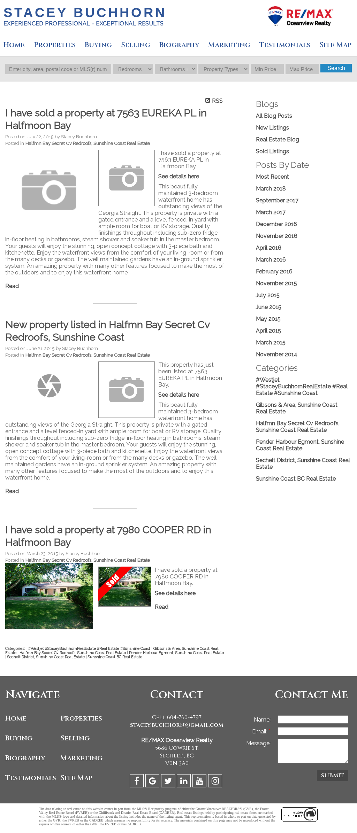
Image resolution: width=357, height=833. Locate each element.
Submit (332, 775)
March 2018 (271, 188)
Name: (262, 719)
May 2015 (268, 319)
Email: (260, 731)
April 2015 (268, 330)
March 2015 (271, 342)
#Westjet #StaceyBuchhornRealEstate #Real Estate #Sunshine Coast (89, 648)
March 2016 (271, 259)
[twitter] (169, 782)
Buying (98, 44)
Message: (258, 743)
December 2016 (276, 224)
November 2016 (276, 236)
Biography (179, 44)
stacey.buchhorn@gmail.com (176, 725)
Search (336, 68)
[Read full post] (49, 190)
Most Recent (272, 176)
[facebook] (137, 782)
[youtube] (200, 782)
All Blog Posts (274, 115)
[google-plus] (153, 782)
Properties (81, 718)
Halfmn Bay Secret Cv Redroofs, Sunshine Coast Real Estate (87, 143)
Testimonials (284, 44)
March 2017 (271, 212)
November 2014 (276, 354)
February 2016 (274, 271)
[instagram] (216, 782)
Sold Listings (272, 151)
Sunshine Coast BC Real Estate (115, 657)
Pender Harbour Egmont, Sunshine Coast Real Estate (176, 653)
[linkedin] (184, 782)
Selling (135, 44)
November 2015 (276, 283)
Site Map (76, 778)
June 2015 (268, 307)
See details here (178, 176)
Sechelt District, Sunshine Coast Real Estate (46, 657)
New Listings (272, 127)
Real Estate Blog (277, 139)
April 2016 (268, 247)
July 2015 (268, 295)
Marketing (81, 758)
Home (14, 44)
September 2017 (277, 200)
